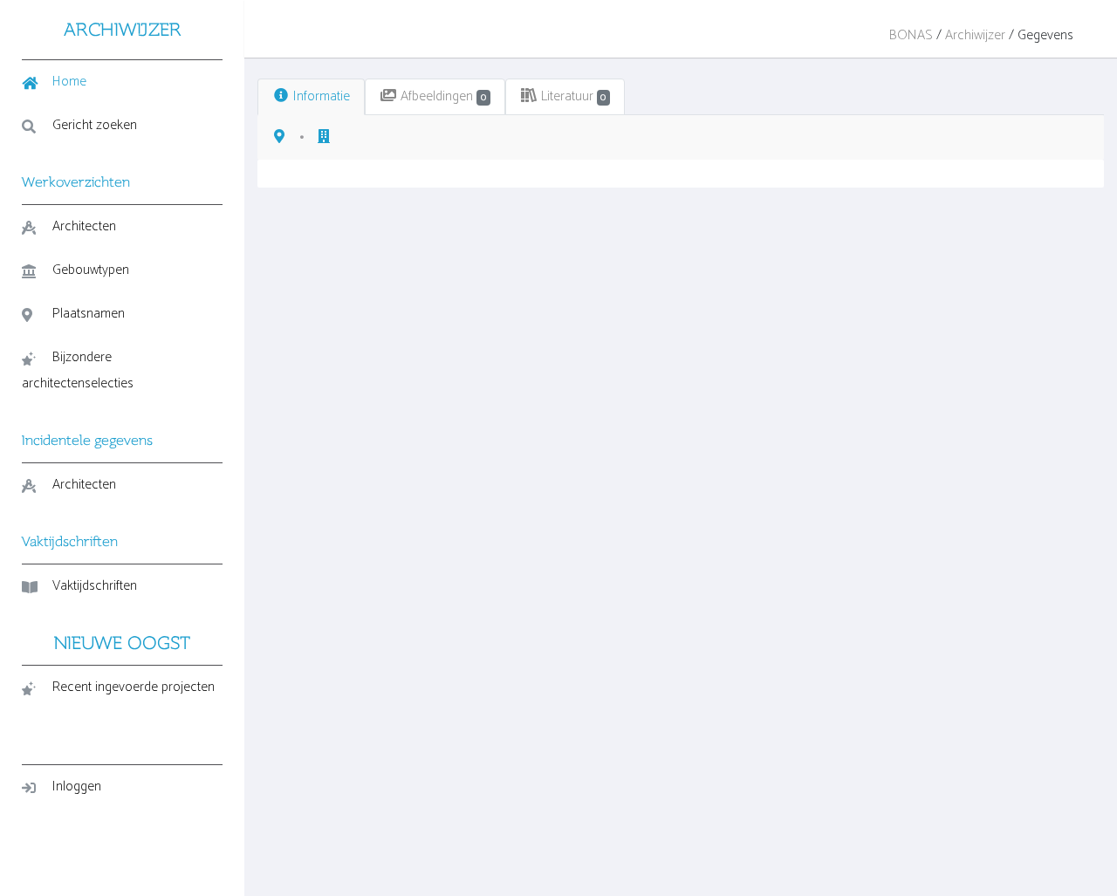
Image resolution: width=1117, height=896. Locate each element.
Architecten (84, 226)
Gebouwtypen (90, 270)
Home (69, 81)
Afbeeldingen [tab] (441, 96)
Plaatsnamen (88, 313)
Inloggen (76, 786)
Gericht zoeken (94, 125)
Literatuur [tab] (572, 96)
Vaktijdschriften (94, 586)
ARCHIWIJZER (123, 29)
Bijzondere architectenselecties (78, 370)
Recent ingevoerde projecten (133, 687)
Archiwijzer (975, 35)
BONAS (911, 35)
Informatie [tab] (320, 96)
